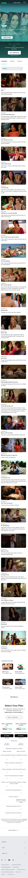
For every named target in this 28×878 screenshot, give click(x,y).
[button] (4, 61)
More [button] (11, 30)
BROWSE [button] (4, 841)
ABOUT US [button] (4, 853)
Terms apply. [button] (25, 819)
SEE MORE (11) (14, 697)
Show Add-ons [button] (13, 830)
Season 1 (5, 68)
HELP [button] (3, 847)
